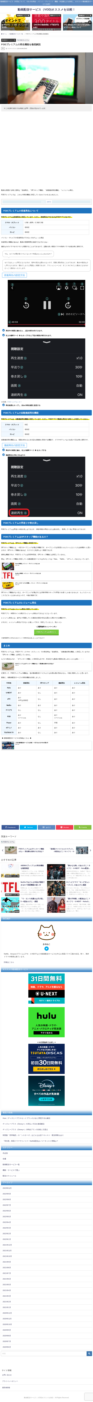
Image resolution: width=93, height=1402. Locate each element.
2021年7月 (7, 1273)
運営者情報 (6, 1387)
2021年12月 (7, 1245)
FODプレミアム (24, 40)
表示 (48, 202)
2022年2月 (7, 1233)
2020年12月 (7, 1313)
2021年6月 (7, 1279)
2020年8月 (7, 1336)
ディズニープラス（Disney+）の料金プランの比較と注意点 (25, 1129)
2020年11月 (7, 1319)
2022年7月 (7, 1205)
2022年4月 (7, 1222)
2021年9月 (7, 1262)
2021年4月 (7, 1290)
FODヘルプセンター (15, 402)
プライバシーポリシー (10, 1381)
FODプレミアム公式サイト (46, 632)
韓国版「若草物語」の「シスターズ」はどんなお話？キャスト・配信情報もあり (33, 1135)
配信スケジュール (9, 1176)
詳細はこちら (9, 962)
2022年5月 (7, 1216)
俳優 (4, 1159)
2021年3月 (7, 1296)
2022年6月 (7, 1211)
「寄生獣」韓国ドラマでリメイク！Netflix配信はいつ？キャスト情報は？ (30, 1141)
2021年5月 (7, 1284)
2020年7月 (7, 1341)
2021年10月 (7, 1256)
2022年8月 (7, 1199)
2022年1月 (7, 1239)
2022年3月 (7, 1228)
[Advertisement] (46, 133)
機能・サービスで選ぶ (11, 1170)
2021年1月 (7, 1307)
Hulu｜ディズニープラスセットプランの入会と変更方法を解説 (26, 1118)
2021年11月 (7, 1250)
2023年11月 (7, 1188)
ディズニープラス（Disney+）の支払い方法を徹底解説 (23, 1124)
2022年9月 (7, 1194)
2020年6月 (7, 1347)
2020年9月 (7, 1330)
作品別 (5, 1153)
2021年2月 (7, 1302)
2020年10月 (7, 1324)
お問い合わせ (7, 1375)
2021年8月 (7, 1267)
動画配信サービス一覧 (8, 40)
